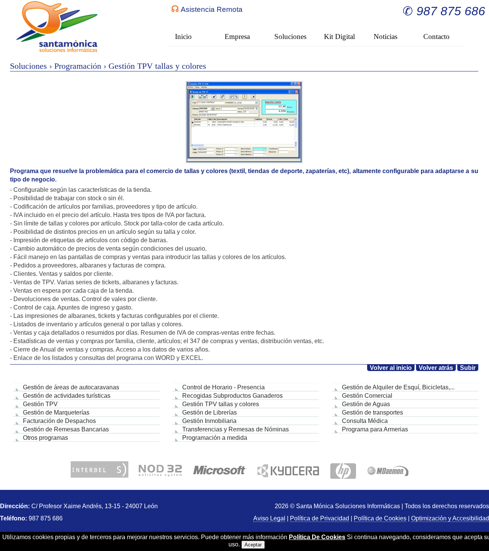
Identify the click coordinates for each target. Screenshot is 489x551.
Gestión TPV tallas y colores (220, 404)
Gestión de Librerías (209, 412)
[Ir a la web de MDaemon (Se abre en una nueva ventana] (387, 469)
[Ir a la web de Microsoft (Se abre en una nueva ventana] (220, 469)
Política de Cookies (380, 518)
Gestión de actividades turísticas (66, 395)
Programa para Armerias (375, 429)
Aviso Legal (269, 518)
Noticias (385, 36)
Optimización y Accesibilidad (450, 518)
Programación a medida (214, 437)
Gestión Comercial (367, 395)
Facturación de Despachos (59, 421)
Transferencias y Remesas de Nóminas (235, 429)
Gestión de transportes (372, 412)
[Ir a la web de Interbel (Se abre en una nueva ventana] (99, 469)
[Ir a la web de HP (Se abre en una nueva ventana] (343, 469)
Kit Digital (339, 36)
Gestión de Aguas (366, 404)
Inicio (183, 36)
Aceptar (253, 545)
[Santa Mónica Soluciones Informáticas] (57, 26)
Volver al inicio (391, 368)
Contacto (436, 36)
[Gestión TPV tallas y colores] (244, 122)
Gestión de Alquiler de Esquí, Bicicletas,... (398, 387)
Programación (77, 66)
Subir (468, 368)
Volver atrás (436, 368)
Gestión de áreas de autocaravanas (71, 387)
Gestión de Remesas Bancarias (66, 429)
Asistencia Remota (212, 9)
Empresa (237, 36)
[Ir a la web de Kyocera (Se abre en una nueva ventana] (288, 469)
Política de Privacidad (319, 518)
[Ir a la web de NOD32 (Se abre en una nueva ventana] (160, 469)
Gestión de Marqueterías (56, 412)
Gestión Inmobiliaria (209, 421)
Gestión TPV (40, 404)
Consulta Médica (365, 421)
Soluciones (290, 36)
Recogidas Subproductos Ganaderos (232, 395)
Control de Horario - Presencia (223, 387)
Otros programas (45, 437)
